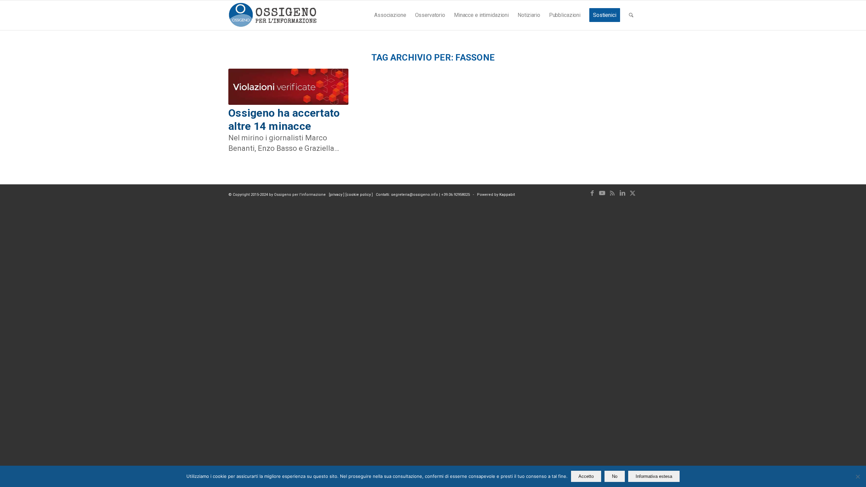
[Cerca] (631, 15)
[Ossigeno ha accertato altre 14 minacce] (288, 87)
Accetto (586, 476)
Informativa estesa (654, 476)
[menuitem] (390, 15)
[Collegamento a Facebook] (592, 193)
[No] (857, 476)
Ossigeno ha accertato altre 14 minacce (284, 119)
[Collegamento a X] (633, 193)
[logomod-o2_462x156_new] (272, 15)
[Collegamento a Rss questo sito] (612, 193)
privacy (336, 194)
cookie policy (359, 194)
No (614, 476)
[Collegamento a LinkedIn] (622, 193)
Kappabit (507, 194)
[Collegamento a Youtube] (602, 193)
